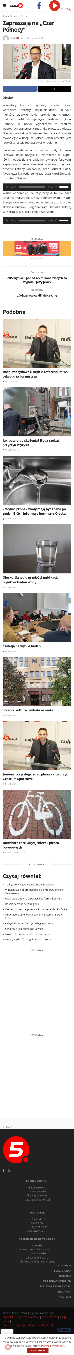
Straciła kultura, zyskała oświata (28, 710)
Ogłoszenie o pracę (27, 1317)
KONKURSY (64, 1265)
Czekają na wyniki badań (22, 646)
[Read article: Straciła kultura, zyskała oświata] (37, 681)
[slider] (64, 186)
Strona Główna (10, 16)
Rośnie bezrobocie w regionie (22, 904)
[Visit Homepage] (16, 5)
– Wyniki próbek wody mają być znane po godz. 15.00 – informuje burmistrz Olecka (34, 511)
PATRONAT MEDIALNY (57, 1281)
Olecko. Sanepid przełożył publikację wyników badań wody (31, 579)
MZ (18, 38)
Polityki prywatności (52, 1345)
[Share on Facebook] (20, 89)
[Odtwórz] (7, 187)
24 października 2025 (14, 852)
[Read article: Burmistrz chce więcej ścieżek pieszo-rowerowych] (37, 814)
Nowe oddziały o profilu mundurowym (27, 934)
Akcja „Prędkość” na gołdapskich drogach (29, 939)
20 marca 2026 (11, 587)
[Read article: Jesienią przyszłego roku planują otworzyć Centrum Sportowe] (37, 745)
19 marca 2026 (11, 651)
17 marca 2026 (11, 715)
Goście (23, 16)
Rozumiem (38, 1350)
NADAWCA (64, 1291)
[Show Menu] (4, 5)
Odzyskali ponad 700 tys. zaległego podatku (30, 923)
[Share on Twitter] (54, 89)
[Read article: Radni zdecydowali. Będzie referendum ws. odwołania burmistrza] (37, 343)
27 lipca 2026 (10, 381)
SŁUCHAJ (65, 9)
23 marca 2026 (11, 450)
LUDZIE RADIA (62, 1270)
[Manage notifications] (8, 1347)
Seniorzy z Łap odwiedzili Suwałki (24, 928)
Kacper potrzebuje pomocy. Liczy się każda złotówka (36, 909)
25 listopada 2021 (34, 38)
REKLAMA (65, 1276)
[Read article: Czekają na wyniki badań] (37, 617)
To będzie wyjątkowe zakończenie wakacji (30, 884)
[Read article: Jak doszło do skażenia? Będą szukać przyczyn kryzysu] (37, 411)
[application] (37, 187)
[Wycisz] (56, 187)
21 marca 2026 (11, 518)
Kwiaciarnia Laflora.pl (40, 1325)
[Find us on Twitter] (9, 1171)
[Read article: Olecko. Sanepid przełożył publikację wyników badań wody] (37, 548)
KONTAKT (65, 1296)
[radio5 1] (37, 248)
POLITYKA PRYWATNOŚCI (55, 1286)
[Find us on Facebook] (3, 1171)
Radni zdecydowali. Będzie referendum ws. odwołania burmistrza (35, 374)
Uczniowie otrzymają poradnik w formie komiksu (33, 898)
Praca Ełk (8, 1317)
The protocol (49, 1317)
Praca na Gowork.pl (14, 1325)
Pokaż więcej (37, 864)
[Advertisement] (37, 989)
